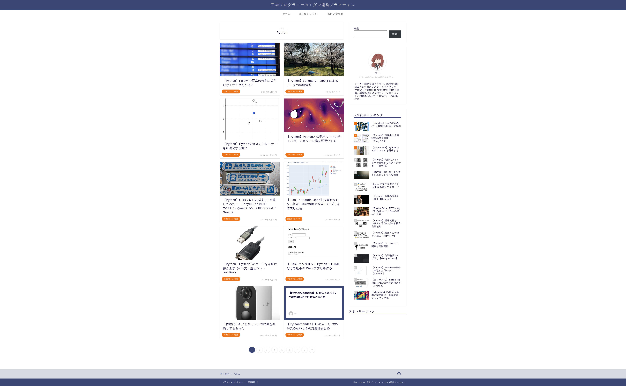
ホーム (287, 13)
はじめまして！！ (309, 13)
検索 (356, 28)
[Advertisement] (377, 339)
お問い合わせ (335, 13)
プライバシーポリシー (232, 382)
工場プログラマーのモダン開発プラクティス (313, 4)
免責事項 (251, 382)
